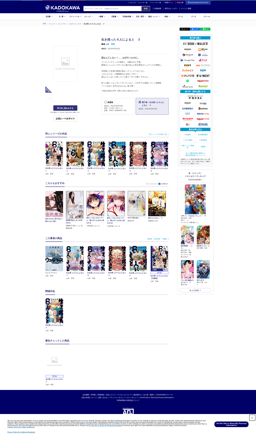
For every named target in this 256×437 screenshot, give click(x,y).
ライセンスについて (124, 395)
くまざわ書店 (187, 140)
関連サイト (169, 2)
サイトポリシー (132, 398)
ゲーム (180, 17)
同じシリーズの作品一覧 (158, 134)
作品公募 (180, 2)
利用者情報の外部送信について (128, 400)
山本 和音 (110, 44)
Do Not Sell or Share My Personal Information (156, 397)
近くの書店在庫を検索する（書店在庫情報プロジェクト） (195, 154)
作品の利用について (88, 398)
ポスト (186, 29)
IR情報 (93, 395)
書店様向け (137, 395)
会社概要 (86, 395)
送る (206, 29)
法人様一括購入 (149, 395)
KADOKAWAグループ (164, 395)
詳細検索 (157, 8)
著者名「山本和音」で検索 (157, 239)
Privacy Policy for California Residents (21, 432)
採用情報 (100, 395)
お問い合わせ (102, 398)
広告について (110, 395)
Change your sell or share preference (21, 427)
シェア (196, 29)
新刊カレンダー (171, 8)
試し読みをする (66, 108)
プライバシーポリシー (117, 398)
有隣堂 (203, 147)
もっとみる (194, 290)
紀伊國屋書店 (203, 135)
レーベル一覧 (156, 2)
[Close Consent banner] (252, 418)
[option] (55, 315)
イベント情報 (186, 8)
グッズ (193, 17)
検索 (146, 8)
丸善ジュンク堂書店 (187, 147)
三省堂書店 (203, 140)
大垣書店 (187, 135)
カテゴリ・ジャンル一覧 (138, 2)
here (81, 422)
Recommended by (152, 184)
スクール (206, 17)
